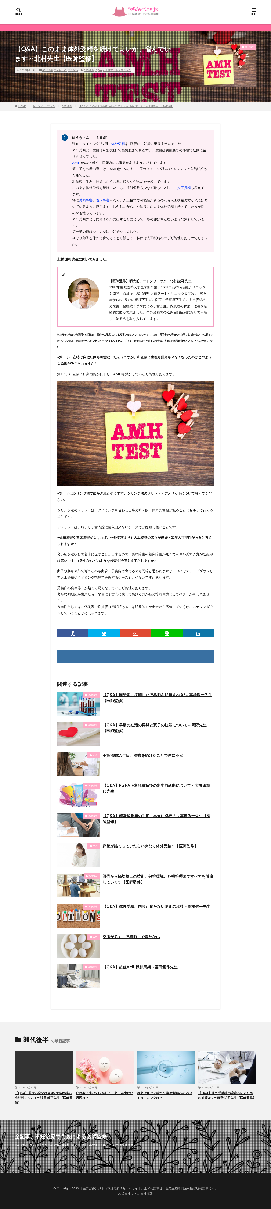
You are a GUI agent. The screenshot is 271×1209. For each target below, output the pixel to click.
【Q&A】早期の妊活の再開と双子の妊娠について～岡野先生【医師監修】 (155, 728)
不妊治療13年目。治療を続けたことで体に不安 (143, 755)
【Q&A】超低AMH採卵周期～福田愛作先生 (140, 966)
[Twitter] (104, 633)
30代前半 (92, 725)
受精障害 (86, 200)
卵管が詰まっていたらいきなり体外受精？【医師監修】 (150, 845)
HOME (22, 106)
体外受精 (73, 70)
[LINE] (167, 633)
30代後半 (47, 70)
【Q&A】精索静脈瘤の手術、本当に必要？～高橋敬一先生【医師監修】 (156, 818)
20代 (95, 846)
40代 (95, 755)
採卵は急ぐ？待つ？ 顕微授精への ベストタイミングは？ (164, 1095)
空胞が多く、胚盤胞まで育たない (131, 936)
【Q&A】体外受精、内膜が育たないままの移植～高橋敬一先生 (156, 906)
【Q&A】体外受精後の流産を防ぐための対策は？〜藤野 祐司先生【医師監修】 (227, 1095)
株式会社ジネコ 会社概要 (135, 1193)
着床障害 (102, 200)
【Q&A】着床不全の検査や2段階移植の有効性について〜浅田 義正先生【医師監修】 (44, 1097)
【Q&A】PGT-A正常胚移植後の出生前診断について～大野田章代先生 (156, 788)
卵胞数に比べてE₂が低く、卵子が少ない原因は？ (104, 1095)
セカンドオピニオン (44, 106)
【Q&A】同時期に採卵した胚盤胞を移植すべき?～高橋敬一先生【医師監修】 (157, 697)
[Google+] (135, 633)
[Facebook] (72, 633)
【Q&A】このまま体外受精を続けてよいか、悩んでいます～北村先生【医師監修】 (126, 106)
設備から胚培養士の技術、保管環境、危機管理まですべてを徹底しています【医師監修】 (158, 879)
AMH (76, 162)
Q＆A (98, 70)
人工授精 (184, 188)
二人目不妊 (60, 70)
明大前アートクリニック (117, 70)
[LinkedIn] (198, 633)
